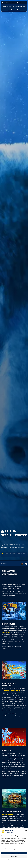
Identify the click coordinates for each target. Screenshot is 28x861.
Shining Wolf (7, 632)
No (17, 9)
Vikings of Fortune (8, 814)
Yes (11, 9)
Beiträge (12, 553)
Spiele (6, 553)
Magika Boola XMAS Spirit (13, 690)
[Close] (25, 3)
